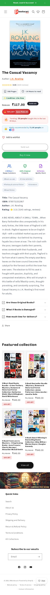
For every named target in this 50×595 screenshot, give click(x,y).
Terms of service (25, 585)
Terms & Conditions (14, 533)
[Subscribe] (39, 556)
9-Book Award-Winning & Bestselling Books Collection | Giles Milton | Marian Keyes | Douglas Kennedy (36, 442)
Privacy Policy (12, 514)
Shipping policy (39, 585)
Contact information (26, 589)
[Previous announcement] (5, 3)
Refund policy (12, 585)
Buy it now (25, 155)
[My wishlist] (38, 12)
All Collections (12, 539)
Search (9, 501)
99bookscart (14, 581)
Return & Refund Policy (16, 526)
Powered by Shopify (26, 581)
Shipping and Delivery (15, 520)
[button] (5, 12)
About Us (10, 507)
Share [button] (7, 325)
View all (25, 465)
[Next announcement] (45, 3)
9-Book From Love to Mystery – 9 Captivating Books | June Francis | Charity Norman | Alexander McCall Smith (12, 445)
